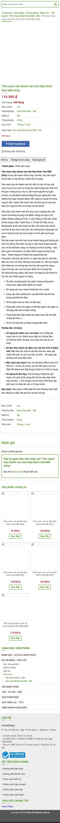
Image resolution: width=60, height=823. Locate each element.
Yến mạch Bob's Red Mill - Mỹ (24, 16)
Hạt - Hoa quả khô (11, 664)
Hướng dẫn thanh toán (14, 774)
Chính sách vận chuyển (14, 784)
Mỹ (18, 115)
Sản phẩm (19, 13)
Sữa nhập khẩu (10, 686)
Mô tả (5, 159)
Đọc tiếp (15, 536)
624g (19, 120)
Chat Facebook (16, 143)
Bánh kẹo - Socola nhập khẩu (19, 655)
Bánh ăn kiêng (9, 667)
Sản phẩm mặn (10, 697)
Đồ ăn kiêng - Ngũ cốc (37, 13)
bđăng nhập (17, 471)
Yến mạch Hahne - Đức (15, 678)
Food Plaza (7, 806)
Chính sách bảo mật (13, 789)
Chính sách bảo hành (13, 794)
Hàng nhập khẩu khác (14, 707)
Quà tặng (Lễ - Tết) (12, 702)
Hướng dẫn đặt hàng (14, 151)
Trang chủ (7, 13)
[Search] (55, 4)
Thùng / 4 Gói (23, 124)
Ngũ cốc (6, 671)
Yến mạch (7, 674)
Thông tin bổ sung (20, 159)
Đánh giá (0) (39, 159)
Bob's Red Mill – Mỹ (26, 111)
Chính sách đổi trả (12, 779)
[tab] (4, 159)
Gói (18, 107)
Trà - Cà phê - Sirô (12, 692)
